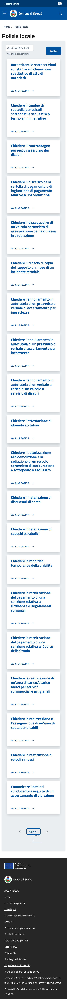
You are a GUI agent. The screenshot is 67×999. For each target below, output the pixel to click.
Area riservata (11, 890)
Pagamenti (10, 953)
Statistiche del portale (16, 940)
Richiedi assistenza (14, 934)
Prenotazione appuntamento (19, 928)
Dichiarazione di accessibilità (19, 915)
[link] (23, 90)
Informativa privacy (14, 903)
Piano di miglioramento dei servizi (22, 971)
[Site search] (60, 13)
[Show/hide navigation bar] (4, 13)
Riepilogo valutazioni (15, 959)
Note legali (10, 909)
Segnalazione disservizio (17, 965)
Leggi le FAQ (10, 947)
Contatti (8, 922)
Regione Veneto (12, 3)
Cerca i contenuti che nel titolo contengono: (18, 51)
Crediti (7, 897)
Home (7, 26)
